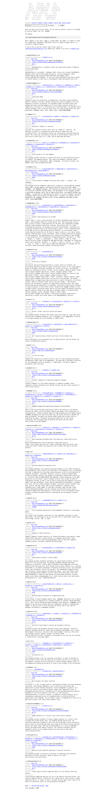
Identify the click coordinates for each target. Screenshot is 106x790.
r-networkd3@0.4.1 (58, 205)
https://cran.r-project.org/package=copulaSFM (47, 552)
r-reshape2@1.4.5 (63, 142)
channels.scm (75, 48)
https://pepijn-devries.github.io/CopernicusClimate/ (49, 434)
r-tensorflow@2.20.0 (48, 584)
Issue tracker (66, 22)
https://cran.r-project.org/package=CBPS (45, 460)
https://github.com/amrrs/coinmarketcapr (45, 331)
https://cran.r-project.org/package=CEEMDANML (47, 401)
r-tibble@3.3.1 (68, 85)
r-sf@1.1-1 (45, 142)
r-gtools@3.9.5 (38, 585)
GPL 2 (33, 376)
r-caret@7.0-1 (47, 396)
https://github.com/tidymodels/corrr (44, 649)
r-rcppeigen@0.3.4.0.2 (49, 500)
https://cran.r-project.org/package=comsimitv (47, 375)
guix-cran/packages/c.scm (40, 60)
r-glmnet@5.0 (37, 455)
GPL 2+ (34, 64)
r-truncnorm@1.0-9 (60, 547)
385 (40, 785)
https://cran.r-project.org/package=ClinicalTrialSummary (50, 710)
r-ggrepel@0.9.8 (47, 644)
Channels (40, 22)
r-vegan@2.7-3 (46, 370)
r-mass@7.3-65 (55, 370)
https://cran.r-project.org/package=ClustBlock (47, 256)
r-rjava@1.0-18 (46, 671)
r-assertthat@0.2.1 (43, 170)
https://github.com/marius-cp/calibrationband (47, 91)
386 (43, 785)
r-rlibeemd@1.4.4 (59, 392)
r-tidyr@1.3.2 (58, 85)
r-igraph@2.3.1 (29, 144)
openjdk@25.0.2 (39, 669)
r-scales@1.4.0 (46, 737)
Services (34, 22)
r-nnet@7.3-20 (60, 453)
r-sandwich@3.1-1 (47, 613)
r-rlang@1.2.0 (29, 86)
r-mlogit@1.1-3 (65, 613)
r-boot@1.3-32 (74, 116)
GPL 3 (33, 93)
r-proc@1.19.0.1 (67, 584)
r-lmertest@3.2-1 (70, 205)
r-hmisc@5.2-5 (65, 116)
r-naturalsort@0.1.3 (58, 671)
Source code (57, 22)
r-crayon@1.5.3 (37, 326)
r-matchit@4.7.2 (71, 453)
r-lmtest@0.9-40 (76, 613)
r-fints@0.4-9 (59, 394)
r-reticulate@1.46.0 (48, 168)
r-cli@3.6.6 (76, 301)
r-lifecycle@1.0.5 (56, 301)
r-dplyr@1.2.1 (72, 86)
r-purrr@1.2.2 (29, 429)
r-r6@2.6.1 (58, 584)
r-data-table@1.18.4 (70, 324)
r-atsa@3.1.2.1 (57, 396)
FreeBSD (34, 506)
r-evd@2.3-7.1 (62, 738)
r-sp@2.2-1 (77, 85)
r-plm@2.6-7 (56, 613)
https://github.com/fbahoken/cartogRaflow (45, 149)
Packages (27, 22)
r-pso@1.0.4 (68, 392)
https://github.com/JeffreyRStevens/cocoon (46, 306)
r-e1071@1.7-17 (37, 396)
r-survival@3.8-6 (47, 116)
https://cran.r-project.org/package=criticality (47, 745)
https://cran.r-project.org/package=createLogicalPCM (49, 766)
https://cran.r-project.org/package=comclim (46, 528)
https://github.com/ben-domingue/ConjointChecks (47, 62)
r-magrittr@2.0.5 (51, 86)
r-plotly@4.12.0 (75, 142)
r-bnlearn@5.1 (37, 740)
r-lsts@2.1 (39, 394)
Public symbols (48, 22)
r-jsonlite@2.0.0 (47, 324)
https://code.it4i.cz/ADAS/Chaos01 (43, 350)
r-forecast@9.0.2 (49, 394)
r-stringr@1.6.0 (66, 427)
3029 (47, 785)
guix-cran (34, 58)
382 (33, 785)
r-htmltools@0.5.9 (42, 206)
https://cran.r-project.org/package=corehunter (47, 676)
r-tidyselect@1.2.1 (48, 85)
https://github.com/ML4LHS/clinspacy (44, 175)
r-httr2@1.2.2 (50, 429)
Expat (33, 177)
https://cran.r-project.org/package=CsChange (46, 121)
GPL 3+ (34, 308)
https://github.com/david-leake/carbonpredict (47, 212)
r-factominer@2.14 (47, 251)
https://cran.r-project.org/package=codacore (46, 590)
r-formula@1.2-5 (30, 615)
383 (35, 785)
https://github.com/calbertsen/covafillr (45, 505)
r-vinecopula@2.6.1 (48, 547)
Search (62, 25)
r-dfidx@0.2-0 (40, 615)
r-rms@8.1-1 (56, 116)
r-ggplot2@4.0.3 (62, 86)
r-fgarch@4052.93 (69, 394)
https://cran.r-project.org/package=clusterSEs (47, 620)
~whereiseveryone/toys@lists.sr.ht (36, 48)
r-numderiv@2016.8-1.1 (49, 453)
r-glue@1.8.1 (37, 644)
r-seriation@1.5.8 (57, 643)
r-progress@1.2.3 (47, 205)
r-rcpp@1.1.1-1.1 (47, 57)
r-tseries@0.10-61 (47, 392)
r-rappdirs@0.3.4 (60, 168)
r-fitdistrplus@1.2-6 (51, 738)
